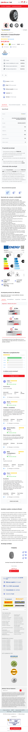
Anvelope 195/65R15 (6, 642)
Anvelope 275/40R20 (18, 646)
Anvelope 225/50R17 (18, 641)
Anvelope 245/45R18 (6, 648)
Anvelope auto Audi (18, 617)
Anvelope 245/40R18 (6, 649)
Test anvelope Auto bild (19, 629)
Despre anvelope (17, 634)
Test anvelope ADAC (18, 627)
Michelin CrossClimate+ (19, 623)
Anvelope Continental (6, 617)
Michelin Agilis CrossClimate (17, 626)
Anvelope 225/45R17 (6, 641)
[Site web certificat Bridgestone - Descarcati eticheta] (14, 680)
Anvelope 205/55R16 (6, 640)
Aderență (12, 44)
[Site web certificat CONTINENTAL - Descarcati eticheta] (14, 672)
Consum (5, 44)
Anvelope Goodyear (6, 618)
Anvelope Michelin (6, 614)
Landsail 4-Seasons (6, 625)
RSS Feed (9, 711)
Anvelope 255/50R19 (18, 645)
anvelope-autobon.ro (11, 714)
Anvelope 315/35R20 (18, 649)
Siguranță (4, 299)
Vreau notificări (6, 710)
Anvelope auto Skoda (18, 619)
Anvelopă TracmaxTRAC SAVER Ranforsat (14, 562)
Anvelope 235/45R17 (18, 640)
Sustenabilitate (10, 299)
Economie (24, 299)
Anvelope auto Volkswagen (17, 615)
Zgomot (20, 44)
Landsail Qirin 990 (6, 621)
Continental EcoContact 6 (7, 632)
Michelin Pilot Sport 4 (18, 621)
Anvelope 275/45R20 (18, 648)
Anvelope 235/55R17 (18, 642)
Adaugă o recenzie (15, 375)
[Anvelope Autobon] (6, 2)
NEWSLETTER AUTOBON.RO (8, 688)
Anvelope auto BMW (18, 618)
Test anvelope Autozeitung (17, 631)
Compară (25, 29)
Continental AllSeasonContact (6, 634)
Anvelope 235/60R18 (6, 646)
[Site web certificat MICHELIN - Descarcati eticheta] (14, 657)
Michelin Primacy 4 (18, 622)
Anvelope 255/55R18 (6, 645)
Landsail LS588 (5, 622)
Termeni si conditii (17, 711)
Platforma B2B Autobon (19, 632)
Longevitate (17, 299)
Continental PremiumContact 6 (6, 630)
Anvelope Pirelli (5, 616)
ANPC (12, 710)
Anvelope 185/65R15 (6, 644)
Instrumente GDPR (19, 710)
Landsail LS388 (5, 623)
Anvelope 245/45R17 (18, 644)
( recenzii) (11, 39)
